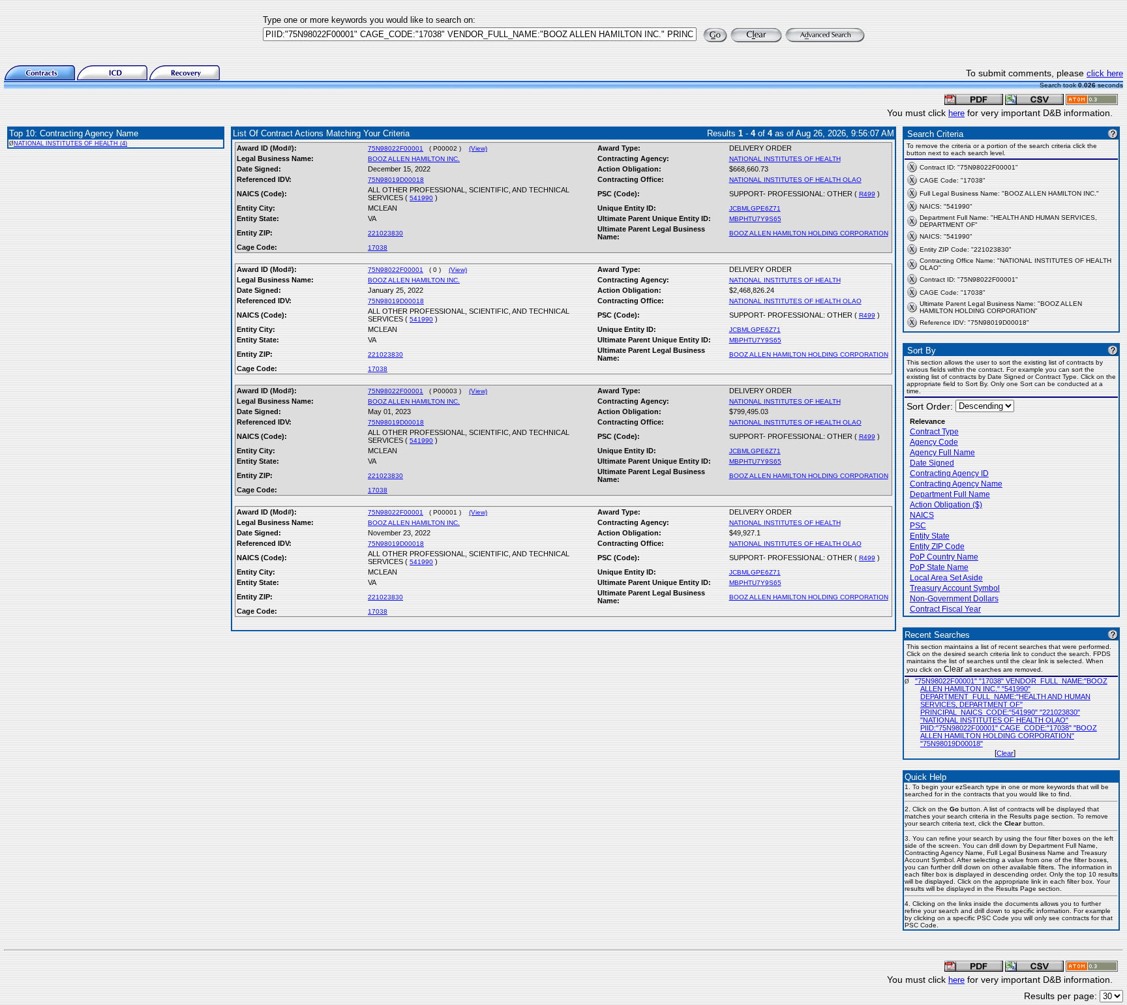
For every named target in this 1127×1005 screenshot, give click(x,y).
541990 (421, 198)
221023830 (385, 233)
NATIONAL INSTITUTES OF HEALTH (785, 158)
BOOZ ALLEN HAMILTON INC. (414, 158)
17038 (377, 247)
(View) (478, 148)
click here (1105, 73)
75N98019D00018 (396, 179)
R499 (867, 194)
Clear (1005, 753)
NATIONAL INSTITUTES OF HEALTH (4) (70, 143)
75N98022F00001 (395, 148)
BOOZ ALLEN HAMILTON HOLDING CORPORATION (808, 233)
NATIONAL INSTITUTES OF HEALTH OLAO (795, 179)
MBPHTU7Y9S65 (755, 218)
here (956, 113)
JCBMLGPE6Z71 (755, 208)
